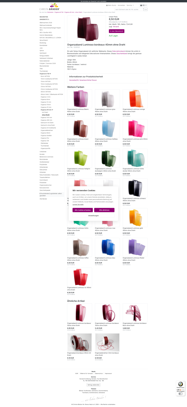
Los (145, 9)
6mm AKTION (45, 76)
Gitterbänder (44, 167)
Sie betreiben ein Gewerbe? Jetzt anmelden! (93, 1)
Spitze (42, 50)
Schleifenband (93, 392)
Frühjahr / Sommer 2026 (48, 63)
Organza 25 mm (46, 107)
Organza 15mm (46, 104)
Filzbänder (43, 182)
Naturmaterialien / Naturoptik (49, 175)
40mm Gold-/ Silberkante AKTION (52, 94)
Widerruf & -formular (86, 373)
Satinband (95, 390)
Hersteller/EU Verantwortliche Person (83, 80)
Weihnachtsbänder (46, 25)
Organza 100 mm (46, 117)
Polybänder (43, 164)
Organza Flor (45, 138)
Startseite (50, 12)
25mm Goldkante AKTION (49, 89)
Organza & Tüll (59, 12)
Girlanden (43, 172)
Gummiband (44, 180)
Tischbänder (44, 71)
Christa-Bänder (77, 404)
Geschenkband (121, 53)
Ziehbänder (44, 143)
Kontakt (94, 379)
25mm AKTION (46, 86)
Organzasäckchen (46, 185)
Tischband (85, 392)
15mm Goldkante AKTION (49, 84)
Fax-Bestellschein (102, 379)
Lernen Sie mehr (78, 204)
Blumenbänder (44, 66)
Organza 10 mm (46, 102)
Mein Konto (111, 5)
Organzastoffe (45, 148)
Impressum (108, 373)
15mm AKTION (45, 81)
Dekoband (102, 392)
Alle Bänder (43, 199)
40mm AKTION (46, 92)
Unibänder (43, 151)
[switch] (181, 394)
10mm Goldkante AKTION (49, 79)
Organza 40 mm (69, 12)
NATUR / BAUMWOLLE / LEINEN (50, 37)
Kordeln (42, 154)
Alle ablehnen (104, 210)
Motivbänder (44, 159)
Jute (41, 48)
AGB (76, 373)
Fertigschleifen (44, 55)
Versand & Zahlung (85, 379)
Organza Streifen (46, 135)
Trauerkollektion (45, 177)
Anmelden (121, 5)
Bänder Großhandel (85, 390)
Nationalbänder (45, 61)
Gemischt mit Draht (47, 122)
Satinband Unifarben (46, 58)
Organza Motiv (45, 133)
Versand (116, 27)
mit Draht (45, 112)
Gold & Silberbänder (46, 35)
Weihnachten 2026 (46, 22)
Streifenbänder (44, 162)
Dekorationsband (118, 51)
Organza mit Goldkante (48, 128)
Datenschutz (99, 373)
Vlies (41, 68)
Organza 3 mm (45, 97)
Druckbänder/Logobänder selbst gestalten (51, 194)
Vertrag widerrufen (93, 385)
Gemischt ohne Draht (48, 125)
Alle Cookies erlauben (83, 210)
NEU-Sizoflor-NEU (46, 32)
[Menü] (184, 382)
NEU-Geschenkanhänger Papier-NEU (50, 29)
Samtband (43, 53)
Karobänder (43, 45)
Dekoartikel (43, 169)
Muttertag (43, 43)
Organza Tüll (45, 140)
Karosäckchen (44, 188)
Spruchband (44, 40)
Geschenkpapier (45, 190)
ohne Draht (78, 12)
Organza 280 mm (46, 120)
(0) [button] (143, 5)
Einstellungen (93, 216)
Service (130, 5)
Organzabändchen (47, 130)
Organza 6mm (45, 99)
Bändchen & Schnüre (46, 157)
